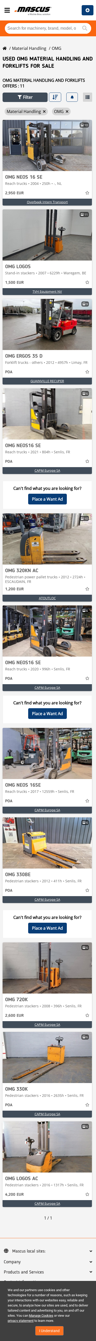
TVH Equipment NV (47, 291)
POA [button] (8, 372)
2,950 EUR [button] (14, 193)
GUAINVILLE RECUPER (47, 381)
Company (12, 1262)
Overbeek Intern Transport (47, 202)
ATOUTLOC (47, 598)
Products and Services (24, 1272)
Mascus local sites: (29, 1251)
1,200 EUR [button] (14, 589)
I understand (49, 1331)
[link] (47, 145)
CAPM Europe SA (47, 470)
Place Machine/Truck (87, 10)
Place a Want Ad (47, 499)
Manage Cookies (41, 1315)
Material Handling (29, 48)
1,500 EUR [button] (14, 283)
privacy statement (21, 1321)
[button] (25, 97)
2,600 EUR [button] (14, 1016)
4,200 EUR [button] (14, 1195)
